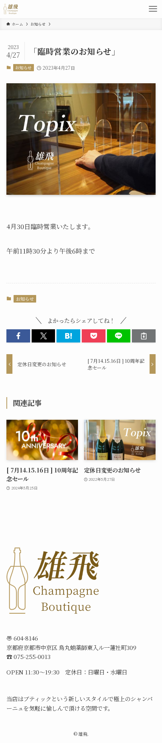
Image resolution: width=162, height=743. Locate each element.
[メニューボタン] (153, 9)
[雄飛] (10, 9)
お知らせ (23, 67)
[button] (18, 335)
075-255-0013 (32, 656)
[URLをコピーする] (144, 335)
